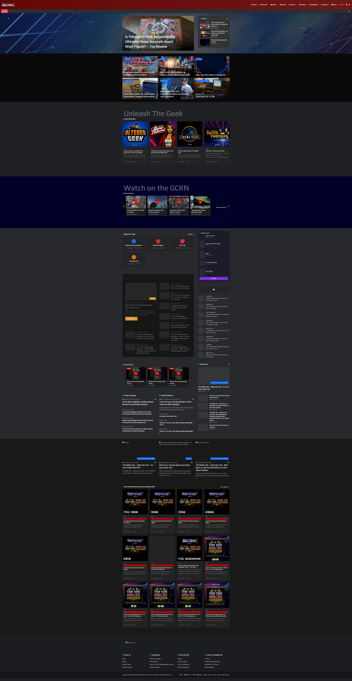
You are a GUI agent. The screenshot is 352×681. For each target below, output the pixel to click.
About (124, 662)
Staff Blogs (314, 4)
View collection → (225, 490)
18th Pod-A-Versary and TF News (215, 151)
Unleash (325, 4)
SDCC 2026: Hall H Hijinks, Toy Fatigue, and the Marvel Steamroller (219, 33)
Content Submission (183, 668)
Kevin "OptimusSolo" (166, 397)
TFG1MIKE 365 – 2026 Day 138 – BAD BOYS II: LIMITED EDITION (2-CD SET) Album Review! (219, 404)
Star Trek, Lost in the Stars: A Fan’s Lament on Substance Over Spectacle (180, 297)
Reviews (292, 4)
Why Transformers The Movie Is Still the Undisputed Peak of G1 (219, 24)
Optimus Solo (209, 324)
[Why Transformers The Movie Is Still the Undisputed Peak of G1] (205, 24)
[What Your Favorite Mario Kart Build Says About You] (203, 393)
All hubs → (191, 234)
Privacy (210, 678)
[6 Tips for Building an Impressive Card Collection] (160, 313)
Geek (127, 277)
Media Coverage (155, 671)
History (124, 665)
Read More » (131, 318)
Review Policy (154, 665)
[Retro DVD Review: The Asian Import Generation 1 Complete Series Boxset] (140, 88)
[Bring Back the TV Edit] (212, 88)
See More (214, 278)
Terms (215, 678)
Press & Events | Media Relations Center (162, 668)
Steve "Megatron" (211, 310)
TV (173, 277)
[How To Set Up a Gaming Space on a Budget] (203, 430)
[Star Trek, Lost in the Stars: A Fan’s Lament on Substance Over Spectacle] (160, 292)
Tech (155, 277)
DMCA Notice (225, 678)
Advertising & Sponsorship (212, 665)
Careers (179, 662)
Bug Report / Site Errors (212, 668)
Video (274, 4)
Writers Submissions (183, 671)
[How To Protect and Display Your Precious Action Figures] (160, 284)
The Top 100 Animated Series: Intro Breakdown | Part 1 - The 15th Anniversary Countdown (188, 571)
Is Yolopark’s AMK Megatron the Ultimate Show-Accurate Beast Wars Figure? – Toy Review (150, 41)
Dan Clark (126, 397)
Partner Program (127, 671)
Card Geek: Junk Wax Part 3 (168, 414)
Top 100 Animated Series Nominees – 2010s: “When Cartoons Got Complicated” (145, 335)
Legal (219, 678)
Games (283, 4)
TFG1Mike (208, 296)
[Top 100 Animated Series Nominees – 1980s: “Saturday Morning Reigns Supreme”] (160, 343)
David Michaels (131, 302)
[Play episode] (145, 144)
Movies (136, 277)
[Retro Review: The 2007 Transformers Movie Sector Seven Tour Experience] (176, 88)
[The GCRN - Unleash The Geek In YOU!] (8, 5)
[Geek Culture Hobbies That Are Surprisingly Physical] (160, 322)
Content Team (126, 668)
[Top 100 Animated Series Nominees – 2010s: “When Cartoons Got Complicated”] (126, 330)
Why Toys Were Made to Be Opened (210, 75)
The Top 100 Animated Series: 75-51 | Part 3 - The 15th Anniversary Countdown (134, 620)
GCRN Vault (128, 81)
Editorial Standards (155, 662)
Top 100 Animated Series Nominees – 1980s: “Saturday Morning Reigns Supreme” (180, 347)
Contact (207, 662)
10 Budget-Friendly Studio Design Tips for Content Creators (179, 307)
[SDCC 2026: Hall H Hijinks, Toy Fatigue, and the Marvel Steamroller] (205, 33)
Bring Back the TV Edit (205, 96)
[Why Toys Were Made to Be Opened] (205, 42)
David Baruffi (209, 303)
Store (335, 4)
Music (146, 277)
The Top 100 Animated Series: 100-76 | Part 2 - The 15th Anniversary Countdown (217, 573)
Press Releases (209, 671)
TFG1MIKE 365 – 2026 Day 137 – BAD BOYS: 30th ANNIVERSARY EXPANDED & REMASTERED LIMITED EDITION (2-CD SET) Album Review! (219, 415)
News (255, 4)
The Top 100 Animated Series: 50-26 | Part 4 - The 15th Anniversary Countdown (162, 620)
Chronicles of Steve (202, 81)
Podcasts (264, 4)
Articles (303, 4)
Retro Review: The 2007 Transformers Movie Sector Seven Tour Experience (174, 94)
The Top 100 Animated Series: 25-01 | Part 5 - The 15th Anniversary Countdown (189, 620)
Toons (165, 277)
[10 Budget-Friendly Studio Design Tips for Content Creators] (160, 303)
